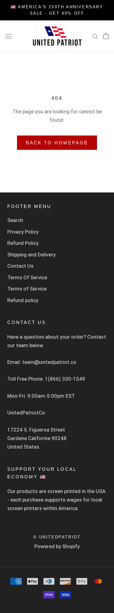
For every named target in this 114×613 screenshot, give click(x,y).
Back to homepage (57, 142)
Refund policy (22, 300)
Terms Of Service (27, 277)
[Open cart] (106, 36)
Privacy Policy (23, 232)
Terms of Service (27, 289)
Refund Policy (23, 243)
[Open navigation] (8, 36)
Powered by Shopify (57, 546)
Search (15, 220)
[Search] (95, 36)
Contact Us (20, 266)
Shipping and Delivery (31, 255)
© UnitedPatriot (57, 537)
